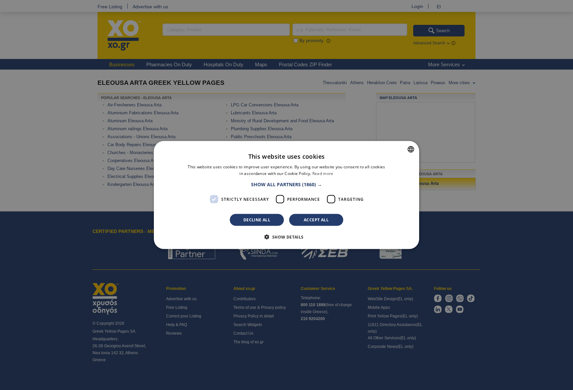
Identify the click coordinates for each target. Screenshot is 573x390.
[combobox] (411, 149)
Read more (323, 173)
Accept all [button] (316, 220)
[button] (286, 185)
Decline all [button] (256, 220)
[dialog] (286, 195)
